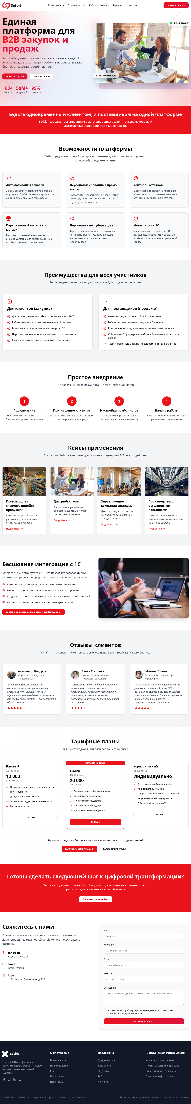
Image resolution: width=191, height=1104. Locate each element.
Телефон (108, 973)
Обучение (104, 1071)
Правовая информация (159, 1076)
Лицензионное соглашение (162, 1071)
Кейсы (92, 5)
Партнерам (56, 1081)
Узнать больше (42, 76)
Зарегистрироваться (114, 849)
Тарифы (117, 5)
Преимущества (77, 5)
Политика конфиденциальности (164, 1065)
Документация (106, 1060)
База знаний (105, 1065)
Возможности (56, 5)
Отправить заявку (144, 1021)
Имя (106, 930)
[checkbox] (105, 1010)
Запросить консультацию (79, 849)
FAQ (100, 1076)
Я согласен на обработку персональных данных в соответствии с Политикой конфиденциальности (141, 1012)
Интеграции (57, 1076)
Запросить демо (176, 5)
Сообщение (110, 987)
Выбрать (31, 817)
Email (106, 959)
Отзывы (104, 5)
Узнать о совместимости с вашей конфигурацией (33, 611)
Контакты (131, 5)
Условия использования (160, 1060)
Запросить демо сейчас (95, 899)
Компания (109, 944)
